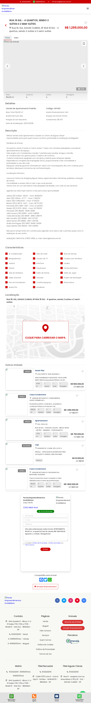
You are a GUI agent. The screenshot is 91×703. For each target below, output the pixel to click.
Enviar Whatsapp (46, 511)
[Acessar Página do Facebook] (57, 600)
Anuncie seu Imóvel (73, 622)
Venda (45, 621)
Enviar (45, 549)
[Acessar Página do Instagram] (70, 600)
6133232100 (26, 2)
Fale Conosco (45, 630)
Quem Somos (45, 640)
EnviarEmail (57, 700)
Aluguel (45, 626)
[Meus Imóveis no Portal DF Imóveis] (72, 643)
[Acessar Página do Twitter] (64, 600)
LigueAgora (34, 700)
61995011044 (40, 2)
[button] (7, 66)
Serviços (45, 635)
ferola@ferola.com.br (62, 2)
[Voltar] (6, 25)
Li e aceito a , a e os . (44, 544)
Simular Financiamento (46, 586)
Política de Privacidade (40, 543)
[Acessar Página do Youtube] (77, 600)
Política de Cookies (55, 543)
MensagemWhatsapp (11, 700)
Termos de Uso (29, 545)
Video (16, 38)
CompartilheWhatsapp (79, 700)
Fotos (7, 38)
